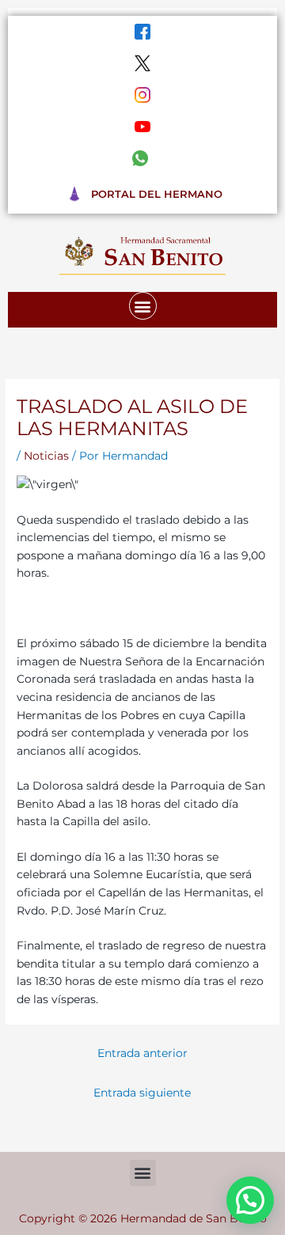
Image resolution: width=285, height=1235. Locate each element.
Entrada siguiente (142, 1092)
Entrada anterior (142, 1053)
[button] (143, 306)
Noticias (46, 455)
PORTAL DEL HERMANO (156, 194)
